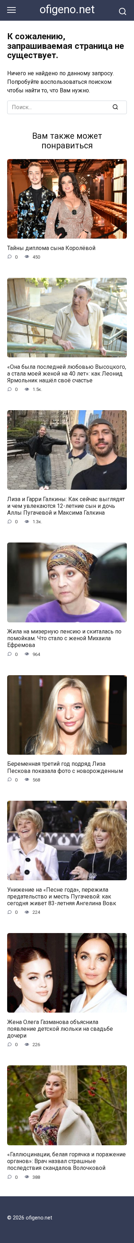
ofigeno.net (67, 9)
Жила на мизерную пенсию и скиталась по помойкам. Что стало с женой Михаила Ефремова (64, 638)
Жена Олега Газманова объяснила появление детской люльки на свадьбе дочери (60, 1028)
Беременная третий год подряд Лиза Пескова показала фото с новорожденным (65, 767)
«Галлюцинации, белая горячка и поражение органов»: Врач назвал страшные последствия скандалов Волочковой (66, 1161)
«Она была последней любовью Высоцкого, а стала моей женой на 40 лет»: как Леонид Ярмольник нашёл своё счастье (66, 373)
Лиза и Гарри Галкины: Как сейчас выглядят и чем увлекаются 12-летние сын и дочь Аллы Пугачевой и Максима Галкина (66, 505)
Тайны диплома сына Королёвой (51, 247)
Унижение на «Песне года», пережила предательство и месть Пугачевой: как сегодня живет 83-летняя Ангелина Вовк (61, 896)
